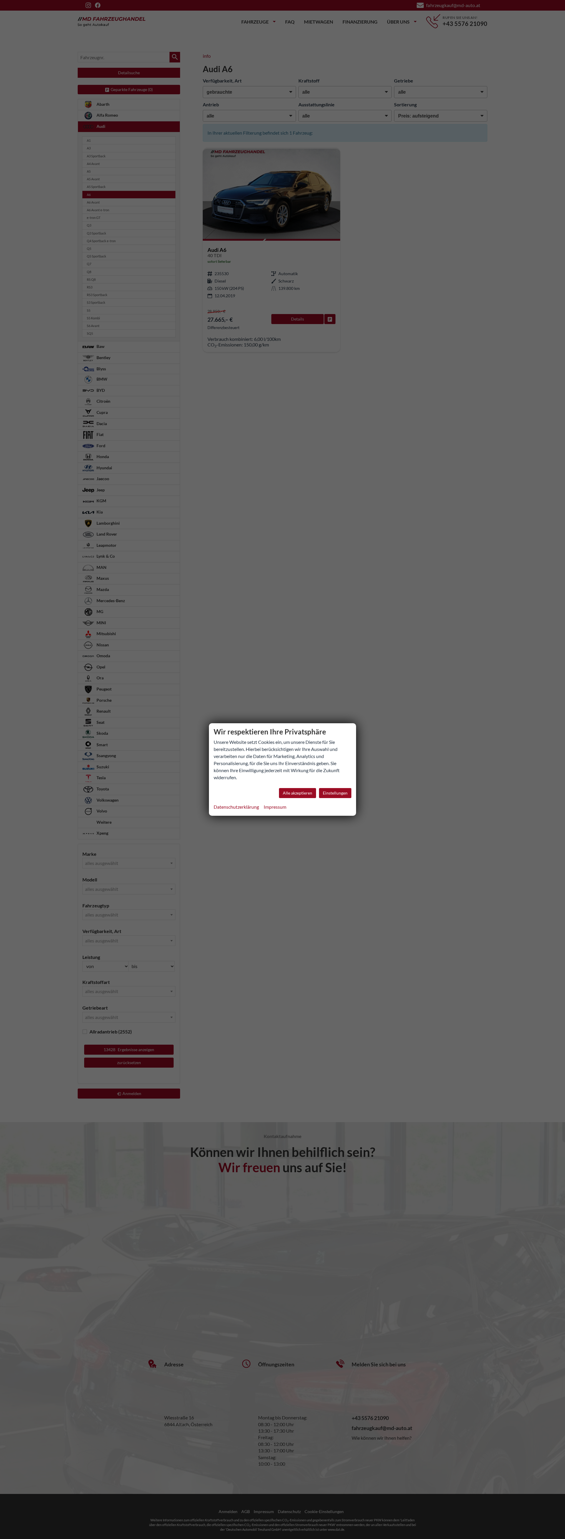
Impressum (275, 807)
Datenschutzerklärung (236, 807)
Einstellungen (335, 792)
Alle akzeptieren (297, 792)
